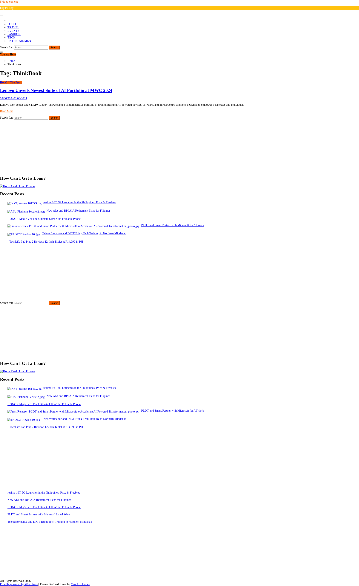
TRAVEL (13, 27)
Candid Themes (80, 584)
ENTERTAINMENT (20, 40)
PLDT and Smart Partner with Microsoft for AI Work (38, 514)
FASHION (14, 34)
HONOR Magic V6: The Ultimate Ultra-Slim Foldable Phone (44, 507)
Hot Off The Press (11, 82)
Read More (6, 111)
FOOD (11, 24)
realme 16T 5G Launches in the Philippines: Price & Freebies (43, 492)
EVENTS (13, 30)
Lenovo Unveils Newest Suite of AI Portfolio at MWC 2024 (56, 90)
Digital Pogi (7, 8)
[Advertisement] (112, 146)
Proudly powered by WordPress (19, 584)
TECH (11, 37)
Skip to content (9, 1)
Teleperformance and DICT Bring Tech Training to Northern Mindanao (49, 521)
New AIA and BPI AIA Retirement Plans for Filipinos (39, 499)
